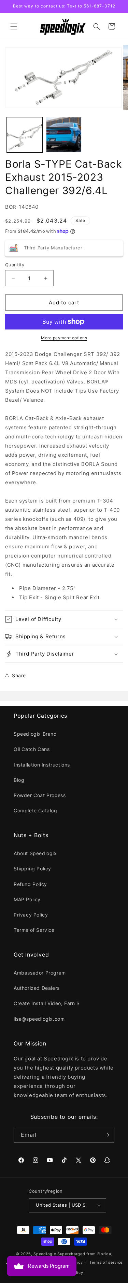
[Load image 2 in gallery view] (64, 135)
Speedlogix (44, 1253)
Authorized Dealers (37, 988)
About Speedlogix (35, 853)
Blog (19, 780)
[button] (13, 26)
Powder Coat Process (40, 795)
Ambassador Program (40, 973)
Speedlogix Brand (35, 734)
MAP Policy (27, 899)
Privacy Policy (31, 915)
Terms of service (106, 1262)
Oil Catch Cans (31, 749)
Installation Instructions (42, 765)
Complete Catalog (35, 810)
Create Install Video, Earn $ (47, 1003)
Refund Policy (30, 884)
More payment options (64, 337)
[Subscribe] (106, 1135)
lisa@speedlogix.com (39, 1019)
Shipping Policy (32, 868)
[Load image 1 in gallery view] (25, 135)
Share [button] (19, 675)
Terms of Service (34, 930)
